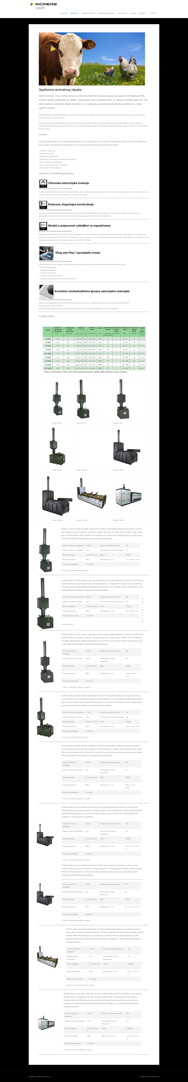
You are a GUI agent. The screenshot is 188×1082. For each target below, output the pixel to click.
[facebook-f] (151, 13)
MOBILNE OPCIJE (88, 13)
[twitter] (154, 13)
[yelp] (156, 13)
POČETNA (63, 13)
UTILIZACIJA (122, 13)
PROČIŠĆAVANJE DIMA (106, 13)
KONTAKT (142, 13)
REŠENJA (73, 13)
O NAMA (133, 13)
